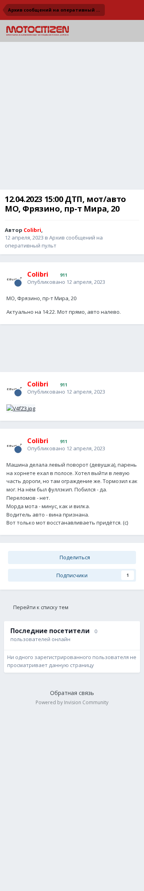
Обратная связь (72, 693)
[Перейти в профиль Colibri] (14, 278)
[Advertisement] (72, 118)
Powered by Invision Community (72, 702)
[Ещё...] (130, 277)
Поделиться (74, 557)
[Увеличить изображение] (20, 408)
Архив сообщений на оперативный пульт (54, 241)
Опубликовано (66, 281)
